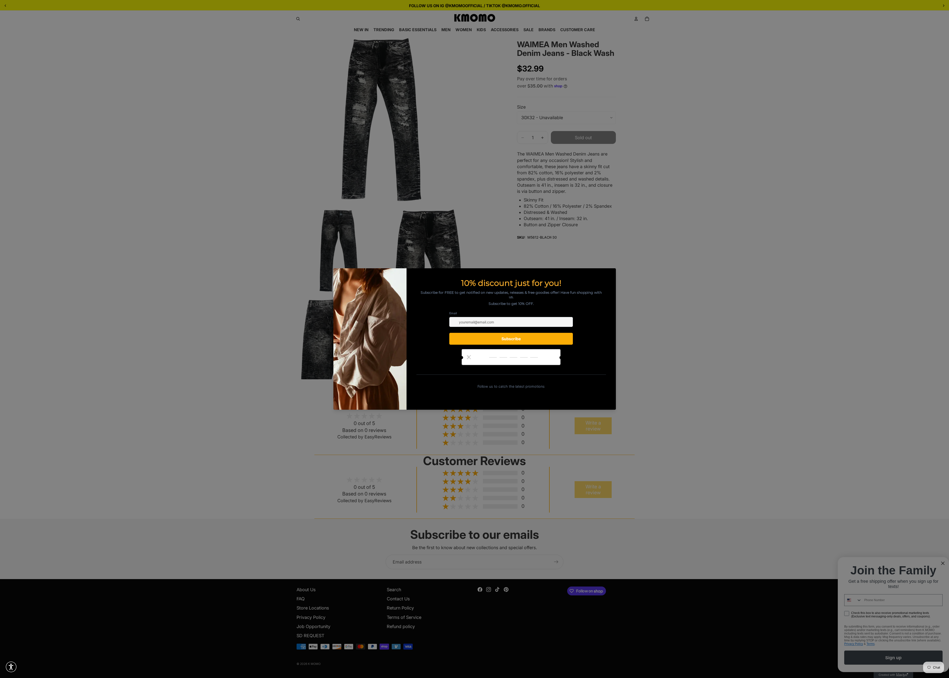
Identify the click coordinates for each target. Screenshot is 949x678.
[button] (11, 667)
